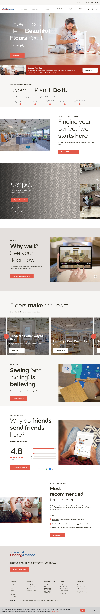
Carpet (11, 588)
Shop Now (16, 55)
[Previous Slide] (13, 209)
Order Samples (17, 398)
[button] (91, 2)
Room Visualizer (30, 584)
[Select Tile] (97, 213)
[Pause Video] (95, 276)
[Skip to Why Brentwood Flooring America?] (80, 104)
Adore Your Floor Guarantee (64, 591)
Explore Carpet (18, 200)
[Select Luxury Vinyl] (97, 191)
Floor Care (12, 594)
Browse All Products (67, 152)
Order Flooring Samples (82, 586)
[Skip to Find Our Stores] (65, 104)
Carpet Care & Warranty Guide (49, 585)
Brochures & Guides (31, 590)
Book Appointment (20, 569)
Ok (82, 610)
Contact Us (80, 9)
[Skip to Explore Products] (20, 104)
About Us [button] (47, 9)
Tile (11, 592)
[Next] (93, 336)
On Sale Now (71, 9)
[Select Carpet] (97, 180)
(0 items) (97, 9)
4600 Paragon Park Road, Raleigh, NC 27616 (29, 600)
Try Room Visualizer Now (20, 276)
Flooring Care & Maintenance (47, 592)
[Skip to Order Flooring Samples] (50, 104)
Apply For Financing (82, 592)
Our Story (62, 584)
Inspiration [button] (35, 9)
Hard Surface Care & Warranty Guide (48, 589)
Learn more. (55, 611)
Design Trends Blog (31, 586)
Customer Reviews (60, 9)
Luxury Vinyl (13, 584)
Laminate (12, 590)
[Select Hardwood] (97, 202)
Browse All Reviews (19, 467)
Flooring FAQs (30, 588)
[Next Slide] (19, 209)
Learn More (89, 70)
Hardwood (12, 586)
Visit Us (78, 2)
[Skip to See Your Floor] (35, 104)
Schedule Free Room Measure (82, 589)
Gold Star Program (64, 593)
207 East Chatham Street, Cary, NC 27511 (51, 600)
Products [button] (24, 9)
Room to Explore (64, 586)
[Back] (6, 336)
